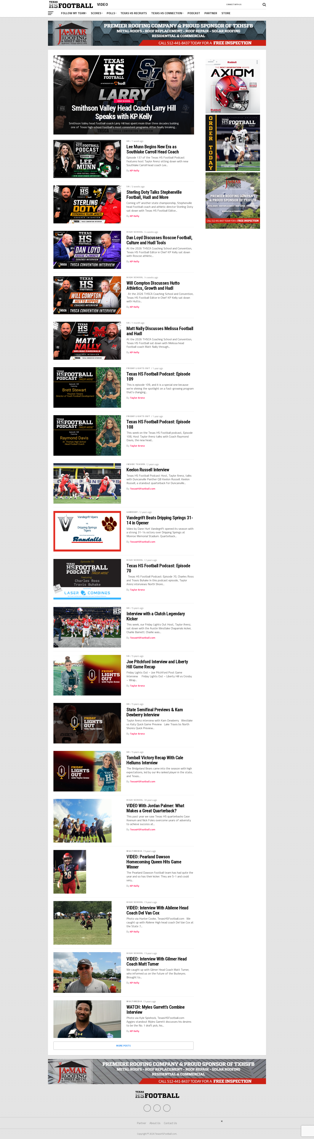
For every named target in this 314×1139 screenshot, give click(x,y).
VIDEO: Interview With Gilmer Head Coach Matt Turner (156, 961)
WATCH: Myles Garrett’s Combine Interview (155, 1009)
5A (127, 186)
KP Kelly (134, 171)
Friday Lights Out (138, 368)
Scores (96, 13)
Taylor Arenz (137, 398)
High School (134, 232)
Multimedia (134, 851)
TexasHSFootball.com (142, 489)
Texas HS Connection (166, 13)
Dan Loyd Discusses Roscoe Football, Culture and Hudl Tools (159, 240)
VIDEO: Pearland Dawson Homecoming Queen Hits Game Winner (153, 861)
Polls (111, 13)
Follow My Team (73, 13)
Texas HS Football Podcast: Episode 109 (158, 376)
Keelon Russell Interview (147, 469)
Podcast (194, 13)
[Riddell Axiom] (233, 112)
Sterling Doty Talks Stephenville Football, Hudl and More (154, 195)
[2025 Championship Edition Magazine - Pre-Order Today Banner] (233, 170)
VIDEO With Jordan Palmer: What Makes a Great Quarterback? (155, 808)
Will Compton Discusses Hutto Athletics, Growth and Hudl (153, 285)
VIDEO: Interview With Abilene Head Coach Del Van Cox (157, 910)
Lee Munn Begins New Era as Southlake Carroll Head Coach (152, 149)
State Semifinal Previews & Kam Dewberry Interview (154, 712)
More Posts (123, 1045)
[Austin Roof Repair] (233, 227)
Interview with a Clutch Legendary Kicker (155, 616)
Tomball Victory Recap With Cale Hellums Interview (154, 760)
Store (226, 13)
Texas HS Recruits (133, 13)
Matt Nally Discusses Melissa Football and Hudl (159, 331)
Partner (210, 13)
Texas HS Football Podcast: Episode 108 (158, 424)
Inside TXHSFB (135, 464)
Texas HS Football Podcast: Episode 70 (158, 568)
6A (127, 141)
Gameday (132, 512)
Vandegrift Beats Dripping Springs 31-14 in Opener (159, 520)
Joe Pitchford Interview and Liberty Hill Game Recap (157, 664)
